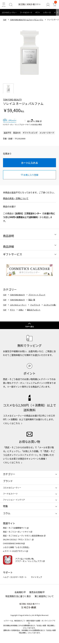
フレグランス (35, 305)
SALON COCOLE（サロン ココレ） (17, 539)
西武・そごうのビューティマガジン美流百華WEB (23, 535)
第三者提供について (44, 596)
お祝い (21, 310)
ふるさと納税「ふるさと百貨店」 (16, 547)
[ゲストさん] (48, 4)
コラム (6, 513)
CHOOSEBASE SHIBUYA (13, 543)
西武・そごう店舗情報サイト (15, 528)
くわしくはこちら (11, 423)
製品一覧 (31, 300)
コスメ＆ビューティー (9, 12)
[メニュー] (4, 4)
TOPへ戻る (29, 326)
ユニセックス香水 (50, 305)
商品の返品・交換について (15, 198)
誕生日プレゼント (33, 310)
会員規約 (19, 592)
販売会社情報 (35, 592)
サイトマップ (36, 577)
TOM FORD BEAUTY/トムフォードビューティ (26, 20)
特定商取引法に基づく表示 (18, 596)
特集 (5, 506)
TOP (4, 20)
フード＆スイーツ (26, 12)
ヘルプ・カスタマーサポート (15, 577)
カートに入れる (29, 163)
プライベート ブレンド (36, 295)
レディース (47, 12)
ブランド (8, 481)
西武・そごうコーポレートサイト (16, 531)
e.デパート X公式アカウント (14, 551)
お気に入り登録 (30, 174)
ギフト (37, 12)
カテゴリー (9, 474)
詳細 (37, 121)
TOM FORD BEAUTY (12, 99)
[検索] (11, 4)
